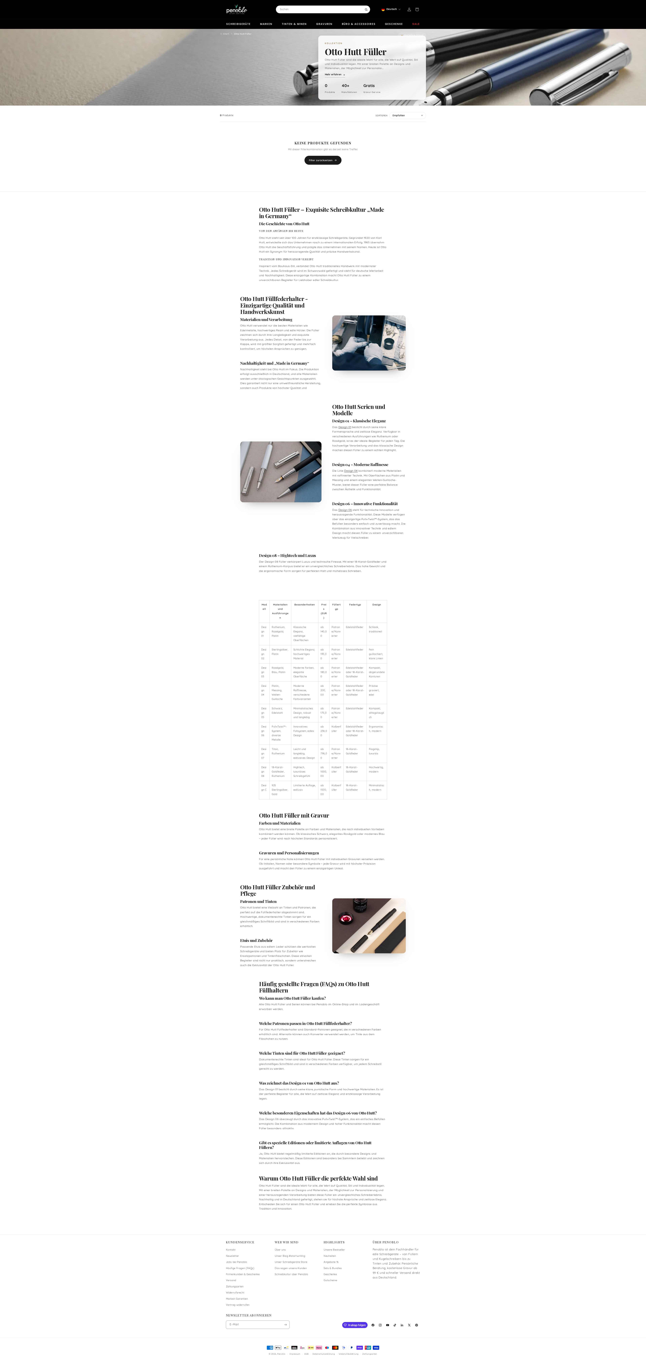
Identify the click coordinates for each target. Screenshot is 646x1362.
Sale (416, 24)
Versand (231, 1280)
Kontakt (231, 1250)
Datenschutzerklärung (324, 1354)
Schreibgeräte (238, 24)
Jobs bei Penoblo (236, 1262)
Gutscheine (330, 1280)
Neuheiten (330, 1256)
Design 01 (344, 427)
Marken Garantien (237, 1299)
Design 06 (345, 510)
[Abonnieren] (285, 1324)
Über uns (280, 1250)
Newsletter (232, 1256)
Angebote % (331, 1262)
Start (226, 33)
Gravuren (324, 24)
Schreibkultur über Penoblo (291, 1274)
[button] (417, 9)
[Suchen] (366, 9)
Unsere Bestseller (334, 1250)
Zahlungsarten (235, 1287)
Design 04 (351, 471)
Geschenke (394, 24)
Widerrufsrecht (235, 1293)
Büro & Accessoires (358, 24)
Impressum (294, 1354)
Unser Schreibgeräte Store (291, 1262)
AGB (306, 1354)
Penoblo (281, 1354)
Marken (266, 24)
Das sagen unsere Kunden (291, 1268)
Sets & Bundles (333, 1268)
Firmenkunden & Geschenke (243, 1274)
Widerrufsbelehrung (348, 1354)
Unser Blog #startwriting (290, 1256)
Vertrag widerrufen (237, 1305)
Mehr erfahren (333, 74)
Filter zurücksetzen (321, 160)
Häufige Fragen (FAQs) (240, 1268)
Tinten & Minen (294, 24)
